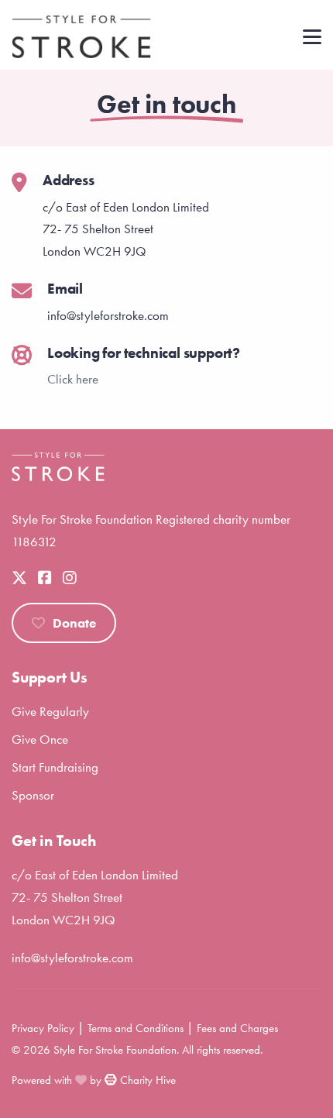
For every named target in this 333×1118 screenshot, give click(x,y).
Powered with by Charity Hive (94, 1080)
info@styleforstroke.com (72, 957)
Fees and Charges (237, 1028)
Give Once (40, 739)
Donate (74, 622)
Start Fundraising (55, 767)
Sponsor (33, 794)
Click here (72, 378)
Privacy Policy (43, 1028)
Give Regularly (50, 711)
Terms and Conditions (136, 1028)
